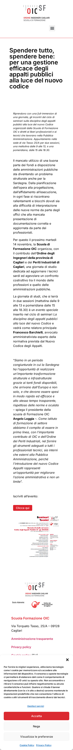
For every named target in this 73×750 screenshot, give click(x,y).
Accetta (36, 716)
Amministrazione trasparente (32, 639)
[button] (67, 660)
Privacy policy (21, 647)
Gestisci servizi (35, 706)
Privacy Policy (43, 745)
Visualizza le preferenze (36, 736)
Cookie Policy (27, 745)
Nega (36, 726)
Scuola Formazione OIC (30, 618)
